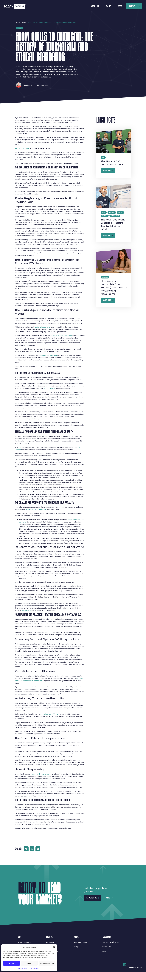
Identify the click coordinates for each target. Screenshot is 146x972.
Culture (103, 212)
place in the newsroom (41, 774)
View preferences (47, 963)
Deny (29, 963)
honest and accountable (36, 509)
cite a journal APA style (49, 714)
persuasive (26, 610)
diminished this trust (48, 355)
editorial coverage (42, 327)
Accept (11, 963)
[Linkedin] (125, 965)
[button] (54, 947)
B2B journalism (49, 388)
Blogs (24, 22)
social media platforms (62, 336)
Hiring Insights (111, 212)
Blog (103, 157)
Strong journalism (22, 148)
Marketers (95, 6)
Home (18, 22)
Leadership (120, 212)
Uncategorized (105, 277)
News (120, 6)
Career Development (115, 215)
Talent (108, 6)
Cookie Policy (22, 968)
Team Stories (104, 215)
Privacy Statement (33, 968)
